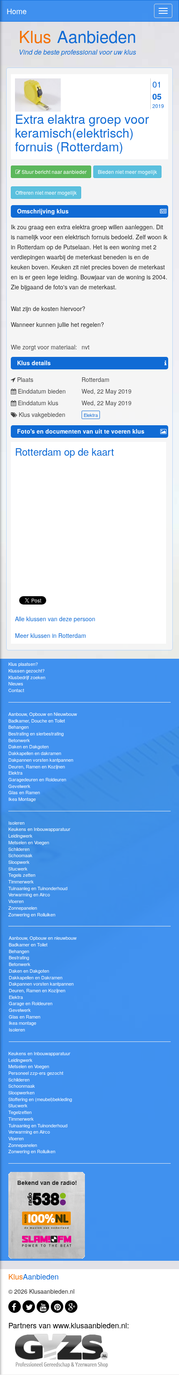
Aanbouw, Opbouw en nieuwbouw (43, 937)
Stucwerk (17, 868)
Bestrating (19, 957)
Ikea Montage (22, 798)
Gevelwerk (19, 786)
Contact (16, 690)
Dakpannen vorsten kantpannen (40, 759)
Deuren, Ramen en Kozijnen (36, 766)
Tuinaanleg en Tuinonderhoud (37, 888)
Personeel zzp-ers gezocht (35, 1072)
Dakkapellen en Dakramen (35, 977)
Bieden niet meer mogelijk (127, 171)
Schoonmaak (21, 1085)
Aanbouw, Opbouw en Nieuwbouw (42, 713)
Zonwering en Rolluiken (31, 914)
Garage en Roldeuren (30, 1003)
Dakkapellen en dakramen (34, 753)
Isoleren (16, 822)
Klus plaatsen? (23, 663)
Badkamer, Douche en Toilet (36, 720)
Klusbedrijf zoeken (26, 677)
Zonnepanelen (22, 907)
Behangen (18, 726)
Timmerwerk (21, 881)
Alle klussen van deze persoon (55, 619)
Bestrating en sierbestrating (36, 733)
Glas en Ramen (24, 792)
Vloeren (16, 901)
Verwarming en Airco (29, 894)
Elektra (91, 414)
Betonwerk (19, 740)
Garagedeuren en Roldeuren (37, 779)
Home (17, 10)
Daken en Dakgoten (28, 746)
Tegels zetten (21, 874)
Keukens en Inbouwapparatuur (39, 829)
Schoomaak (20, 855)
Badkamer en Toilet (28, 944)
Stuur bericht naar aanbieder (53, 171)
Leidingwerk (20, 835)
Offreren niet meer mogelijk (46, 192)
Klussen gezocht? (26, 670)
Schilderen (19, 849)
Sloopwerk (19, 861)
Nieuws (15, 683)
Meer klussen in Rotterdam (50, 635)
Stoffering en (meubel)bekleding (40, 1099)
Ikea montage (22, 1022)
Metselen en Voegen (28, 842)
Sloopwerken (21, 1092)
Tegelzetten (20, 1112)
